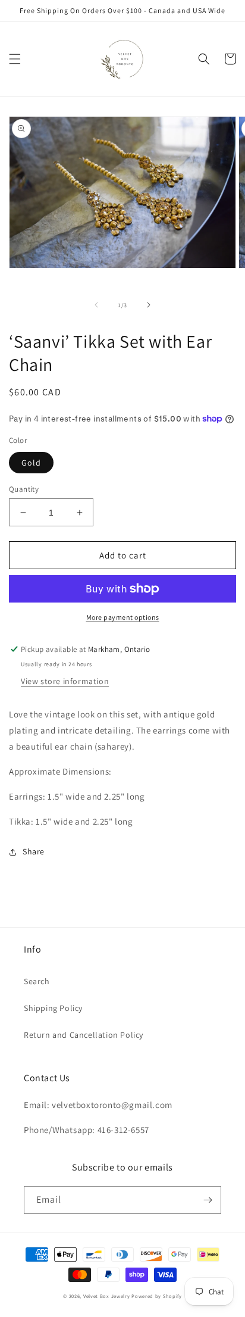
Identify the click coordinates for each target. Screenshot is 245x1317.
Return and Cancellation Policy (83, 1034)
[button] (15, 59)
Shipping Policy (53, 1008)
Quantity (24, 489)
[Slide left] (96, 305)
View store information (65, 681)
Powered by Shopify (156, 1296)
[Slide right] (149, 305)
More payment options (122, 617)
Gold (31, 462)
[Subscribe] (207, 1200)
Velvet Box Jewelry (106, 1296)
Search (37, 981)
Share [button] (34, 851)
